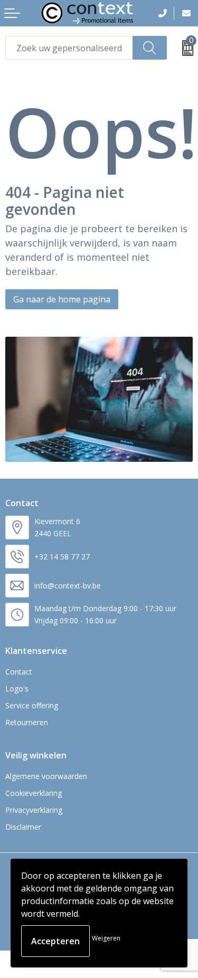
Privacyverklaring (33, 810)
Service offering (31, 705)
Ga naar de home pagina (61, 299)
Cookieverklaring (33, 793)
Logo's (17, 688)
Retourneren (26, 722)
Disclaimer (23, 827)
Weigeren (106, 938)
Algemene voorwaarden (46, 776)
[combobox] (69, 48)
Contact (18, 672)
